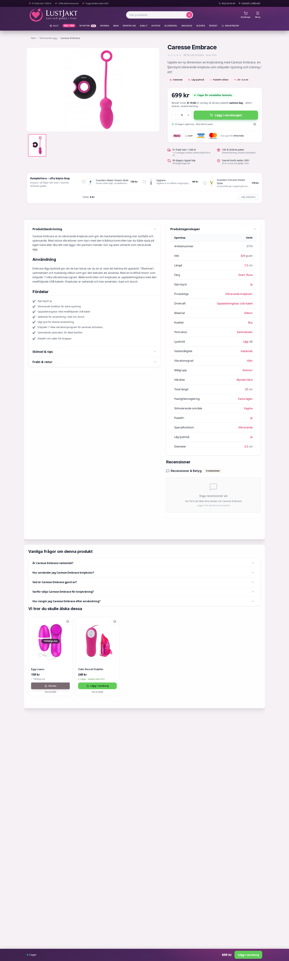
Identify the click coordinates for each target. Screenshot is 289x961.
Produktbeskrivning (47, 229)
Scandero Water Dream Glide (112, 180)
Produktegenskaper (185, 229)
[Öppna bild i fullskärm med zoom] (154, 126)
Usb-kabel (246, 303)
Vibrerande (245, 427)
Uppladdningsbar (227, 303)
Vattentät (247, 351)
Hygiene (161, 180)
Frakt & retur (42, 362)
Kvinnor (248, 370)
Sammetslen (245, 332)
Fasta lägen (245, 399)
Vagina (248, 408)
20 (246, 389)
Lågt (246, 341)
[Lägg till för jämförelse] (68, 629)
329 (242, 256)
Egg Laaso (37, 669)
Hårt (250, 360)
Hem (33, 38)
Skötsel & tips (42, 352)
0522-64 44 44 (228, 3)
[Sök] (189, 15)
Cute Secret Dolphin (90, 669)
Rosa (249, 275)
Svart (241, 275)
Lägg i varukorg (99, 685)
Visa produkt (50, 692)
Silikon (248, 313)
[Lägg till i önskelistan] (254, 124)
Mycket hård (245, 380)
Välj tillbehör (248, 197)
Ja (251, 284)
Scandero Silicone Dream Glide (231, 181)
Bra (250, 322)
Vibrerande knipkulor (239, 294)
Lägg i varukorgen (228, 115)
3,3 (246, 446)
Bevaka (52, 685)
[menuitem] (54, 26)
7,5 (246, 265)
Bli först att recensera (194, 55)
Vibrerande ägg (48, 38)
